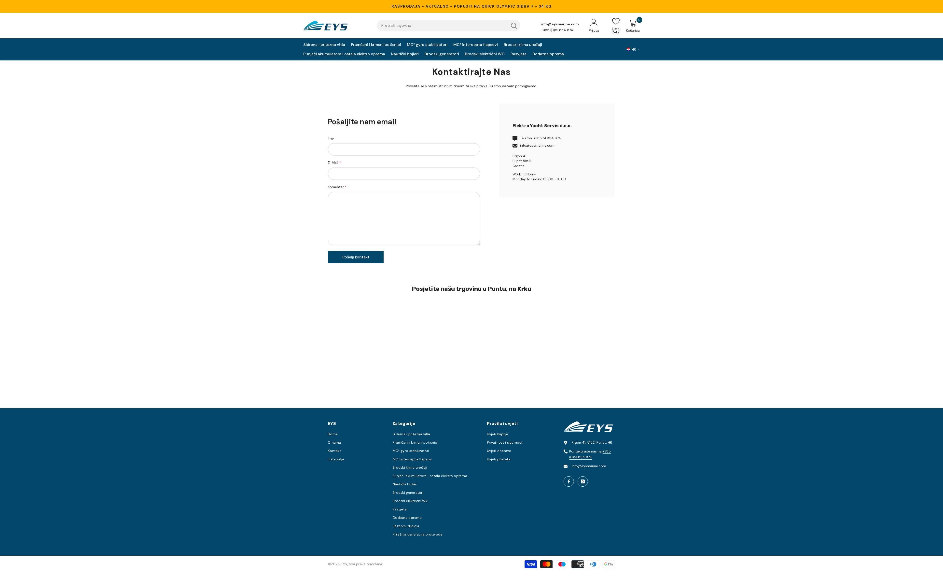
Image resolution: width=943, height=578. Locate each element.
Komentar (337, 187)
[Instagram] (583, 481)
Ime (331, 138)
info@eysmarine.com (537, 145)
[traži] (448, 25)
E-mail (334, 162)
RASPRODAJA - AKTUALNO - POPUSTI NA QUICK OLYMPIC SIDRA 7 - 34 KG (471, 6)
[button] (356, 257)
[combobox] (442, 25)
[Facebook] (569, 481)
